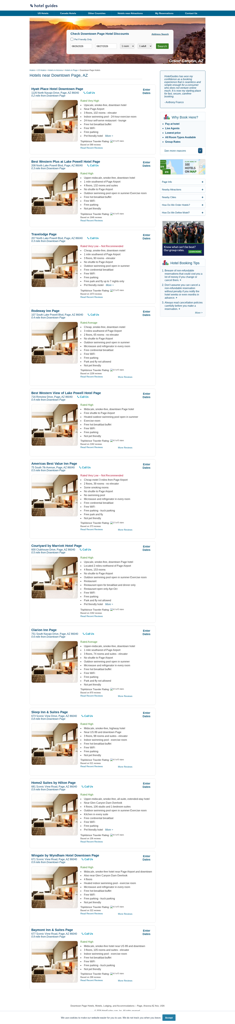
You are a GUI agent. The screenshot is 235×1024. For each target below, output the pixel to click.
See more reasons (175, 150)
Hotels (32, 70)
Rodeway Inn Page (45, 311)
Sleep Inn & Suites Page (49, 712)
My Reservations (164, 13)
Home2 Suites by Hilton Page (53, 782)
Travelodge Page (44, 234)
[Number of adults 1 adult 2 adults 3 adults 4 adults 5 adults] (145, 46)
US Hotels (43, 13)
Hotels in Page (71, 70)
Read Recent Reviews (91, 148)
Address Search (160, 34)
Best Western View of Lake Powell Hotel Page (66, 393)
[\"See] (200, 150)
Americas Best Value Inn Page (54, 463)
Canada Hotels (68, 13)
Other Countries (97, 13)
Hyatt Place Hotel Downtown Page (57, 89)
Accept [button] (169, 1017)
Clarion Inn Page (44, 630)
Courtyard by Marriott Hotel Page (56, 545)
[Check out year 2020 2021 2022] (100, 51)
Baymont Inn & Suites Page (52, 930)
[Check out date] (106, 46)
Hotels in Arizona (55, 70)
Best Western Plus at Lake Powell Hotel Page (65, 161)
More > (109, 136)
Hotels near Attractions (130, 13)
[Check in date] (81, 46)
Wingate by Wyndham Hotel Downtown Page (65, 855)
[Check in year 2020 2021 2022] (75, 51)
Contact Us (191, 13)
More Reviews (125, 377)
